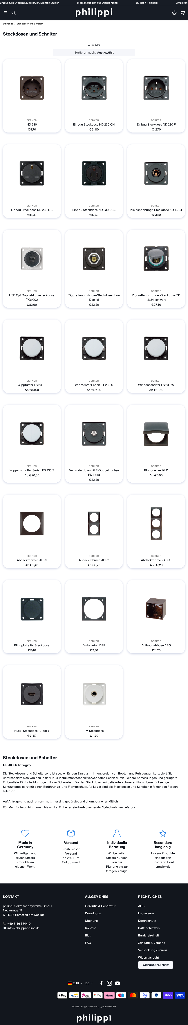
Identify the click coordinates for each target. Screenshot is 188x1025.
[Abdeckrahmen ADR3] (156, 523)
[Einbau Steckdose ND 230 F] (156, 88)
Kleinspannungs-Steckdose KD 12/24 (156, 210)
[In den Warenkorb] (180, 283)
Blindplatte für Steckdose (31, 645)
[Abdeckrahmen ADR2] (94, 523)
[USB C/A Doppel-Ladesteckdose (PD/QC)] (31, 258)
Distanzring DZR (93, 645)
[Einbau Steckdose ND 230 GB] (31, 173)
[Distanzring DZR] (94, 609)
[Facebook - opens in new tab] (101, 983)
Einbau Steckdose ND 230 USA (93, 210)
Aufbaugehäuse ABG (156, 645)
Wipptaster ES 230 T (32, 385)
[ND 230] (31, 88)
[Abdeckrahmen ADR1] (31, 523)
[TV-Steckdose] (94, 694)
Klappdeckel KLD (156, 470)
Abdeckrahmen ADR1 (32, 560)
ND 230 (32, 124)
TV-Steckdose (94, 731)
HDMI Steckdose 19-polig (31, 731)
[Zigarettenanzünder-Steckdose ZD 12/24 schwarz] (156, 258)
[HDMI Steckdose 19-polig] (31, 694)
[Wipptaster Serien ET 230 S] (94, 348)
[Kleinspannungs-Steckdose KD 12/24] (156, 173)
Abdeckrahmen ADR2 (94, 560)
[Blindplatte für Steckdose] (31, 609)
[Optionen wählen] (56, 112)
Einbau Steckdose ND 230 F (156, 124)
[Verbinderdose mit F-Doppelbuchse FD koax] (94, 433)
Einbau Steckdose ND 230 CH (94, 124)
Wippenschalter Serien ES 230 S (32, 470)
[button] (5, 13)
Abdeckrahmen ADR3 (156, 560)
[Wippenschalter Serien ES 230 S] (31, 433)
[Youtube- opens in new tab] (117, 983)
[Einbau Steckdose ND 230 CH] (94, 88)
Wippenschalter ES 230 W (156, 385)
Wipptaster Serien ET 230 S (94, 385)
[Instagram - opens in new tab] (109, 983)
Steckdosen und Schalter (30, 23)
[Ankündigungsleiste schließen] (184, 3)
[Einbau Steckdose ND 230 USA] (94, 173)
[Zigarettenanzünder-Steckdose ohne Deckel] (94, 258)
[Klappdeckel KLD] (156, 433)
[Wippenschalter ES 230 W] (156, 348)
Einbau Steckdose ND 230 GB (32, 210)
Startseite (8, 23)
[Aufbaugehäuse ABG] (156, 609)
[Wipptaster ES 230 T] (31, 348)
